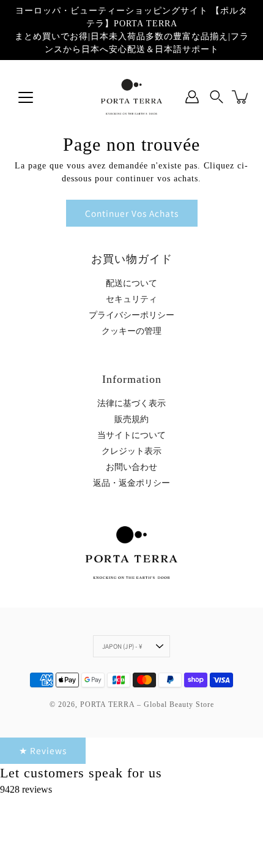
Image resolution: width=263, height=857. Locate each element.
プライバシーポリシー (131, 315)
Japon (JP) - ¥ (122, 646)
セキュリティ (131, 299)
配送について (131, 283)
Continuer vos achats (132, 213)
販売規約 (131, 419)
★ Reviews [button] (43, 750)
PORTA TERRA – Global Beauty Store (147, 704)
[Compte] (192, 97)
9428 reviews (26, 789)
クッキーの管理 (131, 331)
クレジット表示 (131, 451)
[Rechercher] (216, 97)
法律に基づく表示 (131, 403)
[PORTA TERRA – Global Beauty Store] (131, 96)
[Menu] (25, 97)
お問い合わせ (131, 467)
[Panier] (241, 97)
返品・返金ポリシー (131, 483)
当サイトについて (131, 435)
